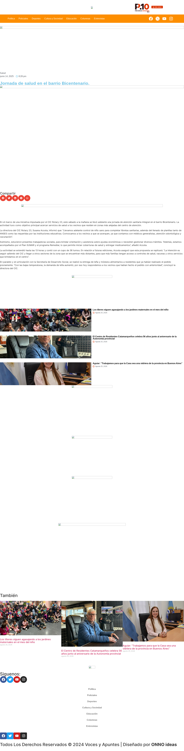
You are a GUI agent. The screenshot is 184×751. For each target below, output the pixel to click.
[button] (3, 198)
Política (11, 18)
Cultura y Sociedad (53, 18)
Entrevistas (99, 18)
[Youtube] (164, 18)
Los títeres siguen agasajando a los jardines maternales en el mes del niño (131, 310)
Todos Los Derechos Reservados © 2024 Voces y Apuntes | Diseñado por (88, 744)
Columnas (85, 18)
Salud (3, 73)
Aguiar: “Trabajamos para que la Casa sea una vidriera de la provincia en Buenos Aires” (137, 363)
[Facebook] (151, 18)
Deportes (36, 18)
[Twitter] (10, 735)
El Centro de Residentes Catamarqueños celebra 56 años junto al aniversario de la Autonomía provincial (135, 337)
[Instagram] (171, 18)
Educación (71, 18)
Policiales (23, 18)
